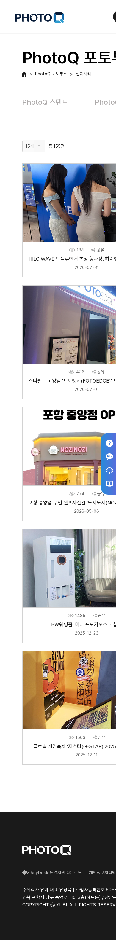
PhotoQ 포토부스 (51, 74)
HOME (24, 74)
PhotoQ (39, 17)
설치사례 (83, 74)
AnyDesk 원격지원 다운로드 (56, 872)
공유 (100, 250)
